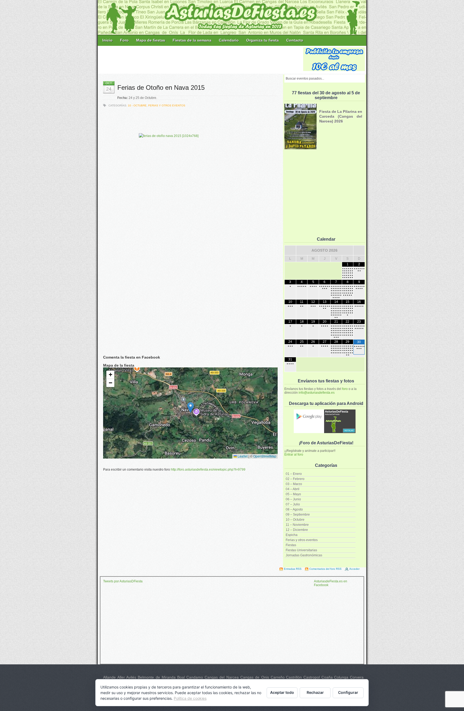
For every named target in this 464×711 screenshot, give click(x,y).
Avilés (131, 677)
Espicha (292, 535)
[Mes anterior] (290, 250)
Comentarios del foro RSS (325, 568)
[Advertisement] (201, 59)
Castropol (311, 677)
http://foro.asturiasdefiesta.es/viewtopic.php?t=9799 (208, 469)
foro (345, 389)
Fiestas (291, 545)
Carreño (278, 677)
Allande (109, 677)
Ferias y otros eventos (302, 540)
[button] (190, 407)
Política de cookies (190, 698)
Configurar (348, 692)
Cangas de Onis (254, 677)
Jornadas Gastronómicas (304, 555)
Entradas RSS (293, 568)
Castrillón (294, 677)
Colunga (341, 677)
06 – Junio (293, 499)
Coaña (327, 677)
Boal (181, 677)
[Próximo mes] (359, 250)
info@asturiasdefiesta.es (317, 392)
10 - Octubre (137, 105)
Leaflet (242, 456)
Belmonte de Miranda (157, 677)
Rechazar (315, 692)
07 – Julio (293, 504)
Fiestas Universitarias (301, 550)
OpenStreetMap (264, 456)
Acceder (354, 568)
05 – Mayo (293, 494)
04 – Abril (292, 489)
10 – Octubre (295, 520)
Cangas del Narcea (222, 677)
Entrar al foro (293, 454)
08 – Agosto (294, 509)
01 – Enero (294, 474)
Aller (121, 677)
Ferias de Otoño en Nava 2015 (161, 87)
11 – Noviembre (297, 525)
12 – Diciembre (297, 530)
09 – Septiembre (298, 514)
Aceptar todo (282, 692)
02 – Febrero (295, 479)
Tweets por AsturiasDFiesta (123, 581)
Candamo (194, 677)
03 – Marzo (294, 484)
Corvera (357, 677)
